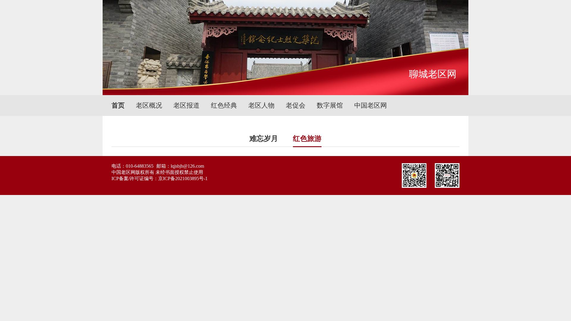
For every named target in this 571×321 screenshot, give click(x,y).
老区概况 (149, 105)
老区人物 (261, 105)
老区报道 (186, 105)
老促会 (295, 105)
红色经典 (224, 105)
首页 (118, 105)
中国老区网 (370, 105)
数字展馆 (330, 105)
